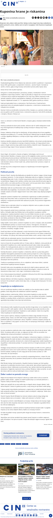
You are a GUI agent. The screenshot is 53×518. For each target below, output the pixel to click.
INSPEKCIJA (19, 443)
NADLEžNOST (25, 443)
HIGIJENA (13, 443)
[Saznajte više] (26, 441)
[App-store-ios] (36, 515)
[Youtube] (25, 515)
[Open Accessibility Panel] (50, 515)
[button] (33, 18)
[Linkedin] (28, 515)
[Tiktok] (31, 515)
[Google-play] (34, 515)
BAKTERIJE (7, 443)
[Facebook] (17, 515)
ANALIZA (2, 443)
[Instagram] (19, 515)
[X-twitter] (22, 515)
